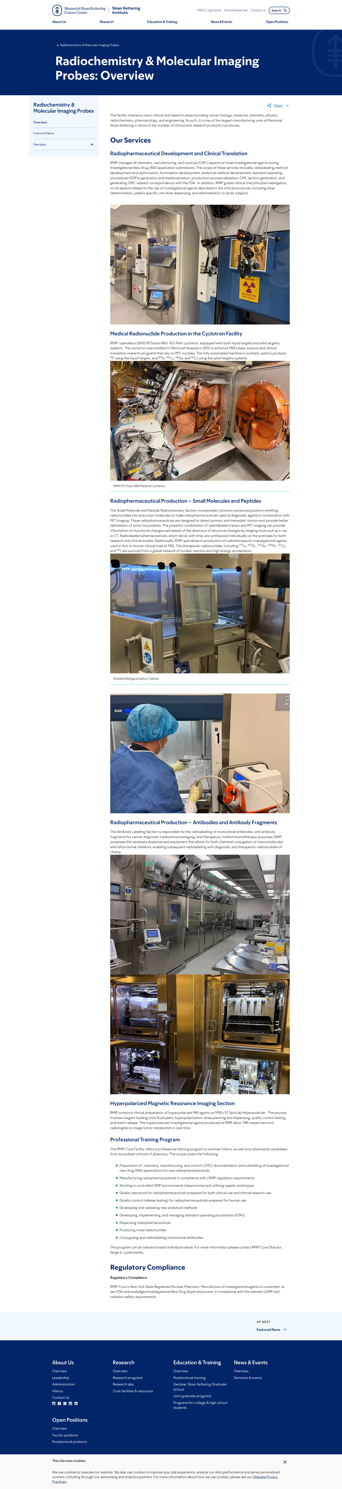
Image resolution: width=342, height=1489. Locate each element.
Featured (268, 1330)
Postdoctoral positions (69, 1442)
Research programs (127, 1378)
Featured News (43, 133)
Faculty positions (65, 1435)
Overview (40, 122)
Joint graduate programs (192, 1396)
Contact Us (60, 1398)
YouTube (70, 1403)
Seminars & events (248, 1378)
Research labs (123, 1384)
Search (276, 10)
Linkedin (76, 1403)
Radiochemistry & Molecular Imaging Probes (89, 45)
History (57, 1391)
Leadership (60, 1378)
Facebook (59, 1403)
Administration (63, 1384)
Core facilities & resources (133, 1391)
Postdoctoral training (189, 1378)
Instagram (53, 1403)
